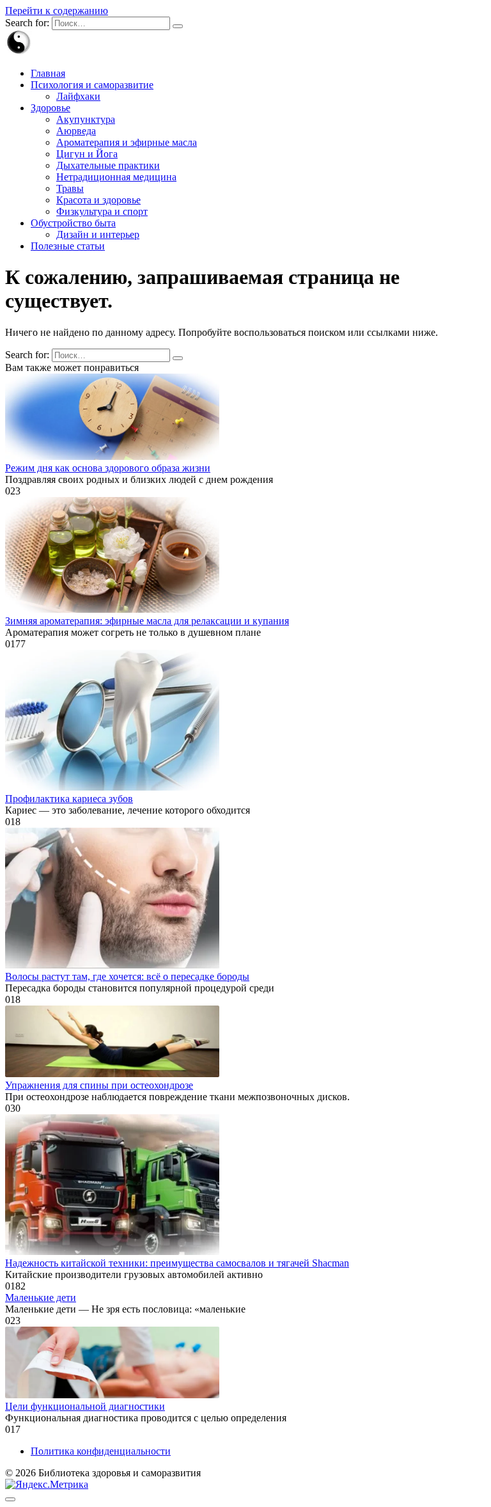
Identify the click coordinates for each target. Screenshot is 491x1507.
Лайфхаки (78, 96)
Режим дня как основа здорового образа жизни (107, 467)
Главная (48, 73)
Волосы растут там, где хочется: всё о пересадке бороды (127, 976)
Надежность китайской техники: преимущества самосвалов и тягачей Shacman (177, 1263)
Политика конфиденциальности (101, 1451)
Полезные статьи (68, 246)
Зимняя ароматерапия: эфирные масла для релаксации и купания (147, 620)
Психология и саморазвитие (92, 84)
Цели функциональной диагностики (85, 1406)
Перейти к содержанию (56, 10)
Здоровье (50, 107)
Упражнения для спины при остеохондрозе (99, 1085)
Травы (70, 188)
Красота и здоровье (98, 199)
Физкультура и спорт (102, 211)
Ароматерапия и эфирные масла (126, 142)
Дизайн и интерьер (97, 234)
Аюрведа (76, 130)
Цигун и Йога (87, 153)
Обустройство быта (73, 222)
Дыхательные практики (108, 165)
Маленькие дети (40, 1297)
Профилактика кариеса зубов (69, 798)
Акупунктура (85, 119)
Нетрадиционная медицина (116, 176)
